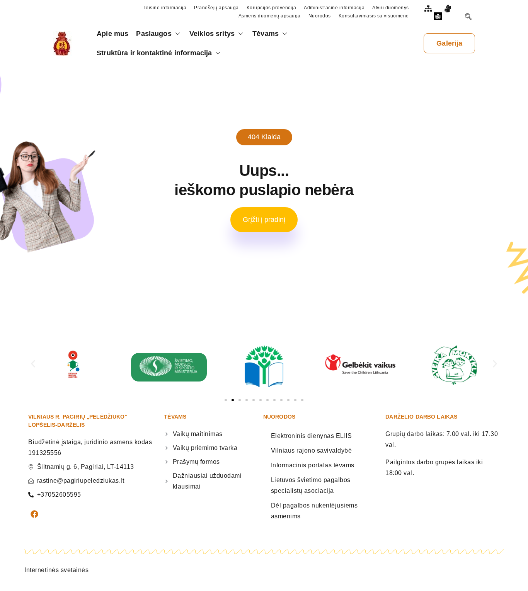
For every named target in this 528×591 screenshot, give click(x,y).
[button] (33, 363)
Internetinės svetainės (56, 570)
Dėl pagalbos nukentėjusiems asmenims (314, 510)
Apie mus (112, 33)
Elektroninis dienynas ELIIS (311, 436)
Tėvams (265, 33)
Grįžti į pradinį (264, 219)
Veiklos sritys (212, 33)
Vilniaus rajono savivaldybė (311, 450)
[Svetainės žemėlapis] (429, 8)
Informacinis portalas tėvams (312, 465)
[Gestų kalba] (449, 8)
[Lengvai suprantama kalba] (439, 16)
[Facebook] (34, 514)
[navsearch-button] (468, 18)
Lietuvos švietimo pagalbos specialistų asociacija (311, 485)
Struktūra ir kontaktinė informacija (154, 53)
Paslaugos (153, 33)
